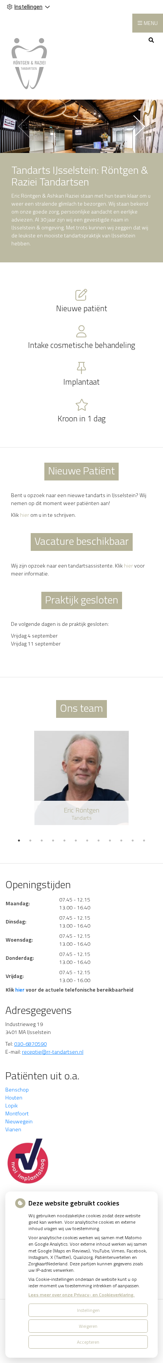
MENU (151, 23)
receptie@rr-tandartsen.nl (52, 1052)
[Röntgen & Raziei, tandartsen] (29, 62)
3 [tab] (41, 840)
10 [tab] (121, 840)
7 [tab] (87, 840)
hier (24, 515)
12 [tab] (144, 840)
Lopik (11, 1105)
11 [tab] (132, 840)
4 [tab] (53, 840)
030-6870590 (30, 1044)
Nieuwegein (19, 1121)
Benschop (17, 1089)
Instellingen (88, 1310)
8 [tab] (98, 840)
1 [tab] (19, 840)
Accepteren (88, 1342)
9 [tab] (110, 840)
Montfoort (17, 1113)
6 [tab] (76, 840)
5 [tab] (64, 840)
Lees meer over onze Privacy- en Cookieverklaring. (81, 1294)
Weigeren (88, 1326)
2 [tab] (30, 840)
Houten (13, 1097)
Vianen (13, 1129)
